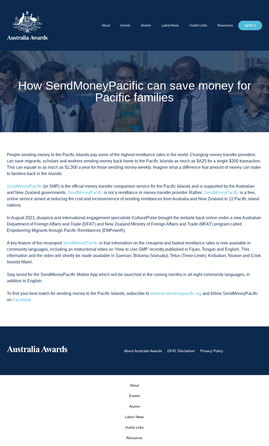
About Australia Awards (143, 351)
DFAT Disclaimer (181, 351)
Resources (225, 25)
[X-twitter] (257, 351)
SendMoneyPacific (24, 186)
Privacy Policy (211, 351)
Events (125, 25)
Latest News (170, 25)
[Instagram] (245, 351)
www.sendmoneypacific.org (175, 293)
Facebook (22, 300)
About (106, 25)
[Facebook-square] (233, 351)
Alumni (146, 25)
